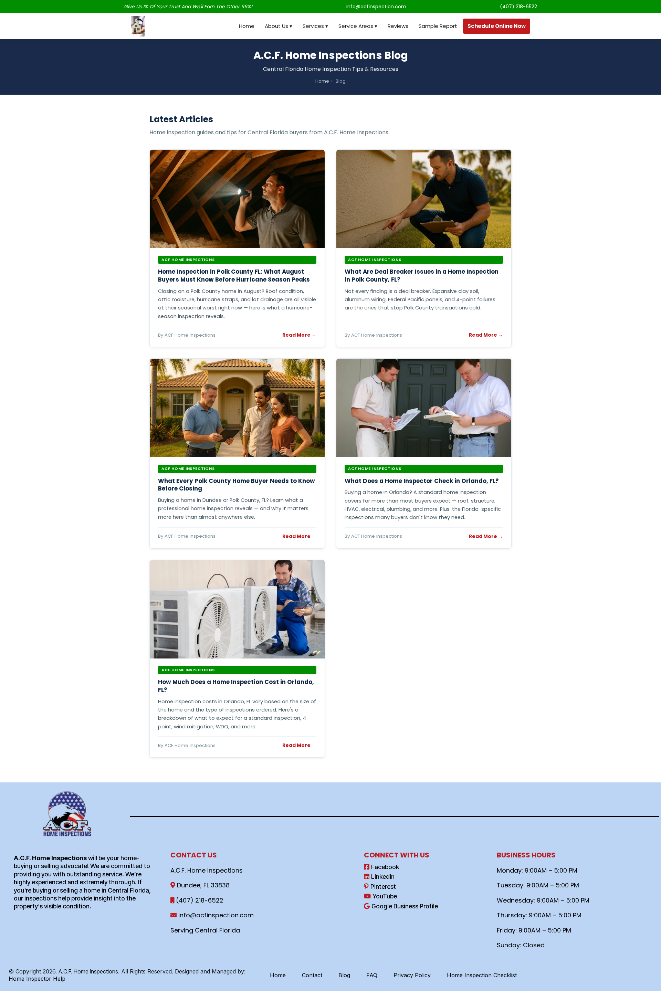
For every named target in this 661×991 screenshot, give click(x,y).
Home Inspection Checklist (482, 975)
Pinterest (383, 886)
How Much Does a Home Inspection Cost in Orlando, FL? (236, 686)
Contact (312, 975)
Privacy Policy (412, 975)
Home (246, 26)
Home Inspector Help (37, 978)
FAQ (371, 975)
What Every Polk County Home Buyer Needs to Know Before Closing (236, 485)
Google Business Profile (404, 906)
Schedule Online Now (497, 26)
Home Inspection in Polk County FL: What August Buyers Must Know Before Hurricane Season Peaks (234, 275)
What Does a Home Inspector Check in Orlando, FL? (422, 481)
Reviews (398, 26)
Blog (344, 975)
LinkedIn (383, 876)
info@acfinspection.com (376, 6)
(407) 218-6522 (518, 6)
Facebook (385, 867)
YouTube (385, 896)
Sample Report (438, 26)
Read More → (299, 334)
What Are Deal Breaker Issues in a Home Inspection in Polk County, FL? (422, 275)
